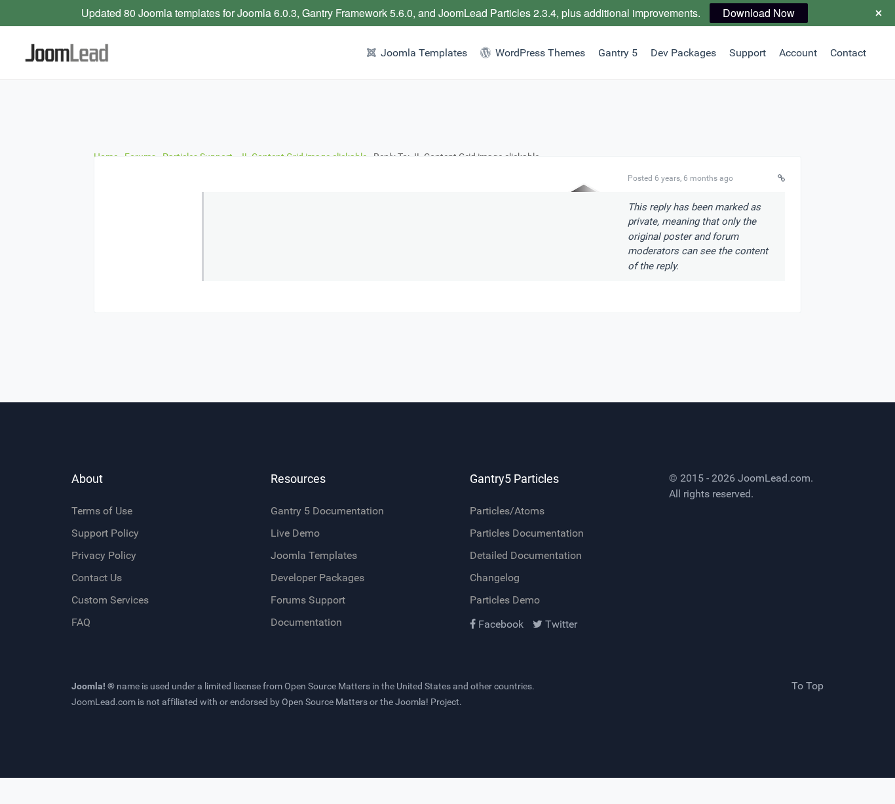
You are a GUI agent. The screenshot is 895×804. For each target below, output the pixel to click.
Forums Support (308, 600)
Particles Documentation (527, 533)
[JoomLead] (67, 52)
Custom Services (110, 600)
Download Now (759, 12)
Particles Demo (505, 600)
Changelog (495, 577)
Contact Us (96, 577)
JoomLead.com (774, 478)
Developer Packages (317, 577)
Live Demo (295, 533)
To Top (807, 686)
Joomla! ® (93, 686)
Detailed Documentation (526, 555)
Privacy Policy (103, 555)
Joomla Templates (314, 555)
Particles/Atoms (507, 511)
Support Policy (105, 533)
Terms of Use (101, 511)
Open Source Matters (327, 686)
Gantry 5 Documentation (327, 511)
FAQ (80, 622)
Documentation (306, 622)
